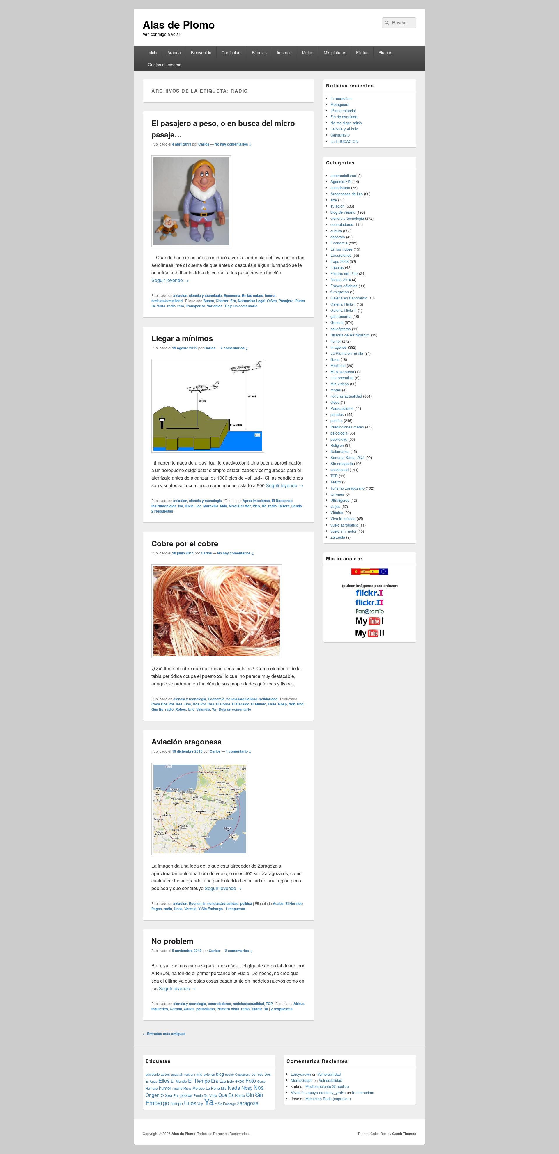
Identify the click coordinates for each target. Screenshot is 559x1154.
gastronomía (340, 316)
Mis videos (339, 384)
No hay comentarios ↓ (233, 144)
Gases (189, 1008)
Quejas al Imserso (164, 65)
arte (333, 200)
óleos (334, 402)
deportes (337, 237)
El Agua (151, 1081)
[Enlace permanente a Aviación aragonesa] (199, 858)
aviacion (180, 295)
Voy (200, 1103)
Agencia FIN (340, 181)
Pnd (300, 704)
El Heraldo (240, 704)
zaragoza (248, 1103)
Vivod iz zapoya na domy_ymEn (318, 1092)
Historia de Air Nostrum (350, 335)
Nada (234, 1087)
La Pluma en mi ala (346, 353)
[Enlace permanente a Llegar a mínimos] (207, 455)
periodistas (205, 1008)
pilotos (186, 1095)
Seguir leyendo (170, 280)
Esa (222, 1081)
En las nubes (252, 295)
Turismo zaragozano (347, 488)
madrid (177, 1088)
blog (220, 1074)
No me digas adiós (346, 122)
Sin (250, 1094)
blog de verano (342, 212)
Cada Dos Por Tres (167, 704)
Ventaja (190, 908)
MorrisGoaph (301, 1080)
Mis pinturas (335, 52)
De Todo (257, 1074)
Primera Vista (228, 1008)
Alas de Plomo (179, 24)
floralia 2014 (340, 279)
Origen (153, 1095)
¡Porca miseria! (343, 110)
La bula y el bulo (344, 129)
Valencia (203, 709)
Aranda (174, 52)
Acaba (278, 903)
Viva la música (342, 518)
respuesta (235, 908)
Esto (230, 1081)
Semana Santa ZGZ (347, 457)
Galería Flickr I (342, 304)
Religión (337, 445)
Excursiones (340, 255)
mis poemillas (342, 377)
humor (270, 295)
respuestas (162, 511)
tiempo (176, 1103)
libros (334, 359)
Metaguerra (339, 104)
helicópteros (340, 329)
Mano (187, 1088)
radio (171, 306)
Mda (223, 505)
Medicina (338, 365)
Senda (296, 505)
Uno (191, 709)
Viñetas (336, 512)
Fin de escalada (343, 116)
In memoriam (341, 98)
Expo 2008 (339, 261)
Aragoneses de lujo (346, 193)
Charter (222, 300)
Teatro (335, 482)
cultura (336, 230)
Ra (264, 505)
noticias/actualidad (167, 300)
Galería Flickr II (343, 310)
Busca (208, 300)
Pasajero (286, 300)
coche (229, 1074)
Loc (198, 505)
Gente (261, 1081)
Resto (240, 1095)
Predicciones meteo (347, 427)
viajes (335, 506)
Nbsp (282, 704)
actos (165, 1074)
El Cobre (223, 704)
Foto (250, 1080)
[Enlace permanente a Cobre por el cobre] (216, 660)
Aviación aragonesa (186, 741)
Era (233, 300)
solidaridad (268, 698)
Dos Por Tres (203, 704)
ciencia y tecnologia (205, 295)
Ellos (164, 1080)
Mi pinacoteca (342, 371)
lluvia (189, 505)
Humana (152, 1088)
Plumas (385, 52)
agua (174, 1074)
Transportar (195, 306)
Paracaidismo (341, 408)
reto (180, 306)
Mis (224, 1088)
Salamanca (339, 451)
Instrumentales (163, 505)
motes (335, 390)
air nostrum (187, 1074)
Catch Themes (404, 1133)
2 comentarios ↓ (234, 347)
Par (176, 1095)
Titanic (256, 1008)
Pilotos (362, 52)
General (337, 322)
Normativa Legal (251, 300)
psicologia (338, 433)
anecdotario (340, 187)
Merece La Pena (206, 1088)
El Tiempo (199, 1080)
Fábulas (259, 52)
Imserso (284, 52)
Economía (232, 295)
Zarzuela (337, 537)
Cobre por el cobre (184, 543)
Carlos (203, 144)
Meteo (308, 52)
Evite (272, 704)
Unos (178, 908)
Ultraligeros (339, 500)
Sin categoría (341, 463)
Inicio (152, 52)
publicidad (338, 439)
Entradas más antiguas (164, 1033)
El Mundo (258, 704)
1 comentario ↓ (238, 751)
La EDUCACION (344, 141)
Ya (214, 709)
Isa (180, 505)
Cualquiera (242, 1074)
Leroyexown (301, 1074)
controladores (219, 1003)
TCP (269, 1003)
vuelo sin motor (343, 531)
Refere (284, 505)
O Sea (272, 300)
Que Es (157, 709)
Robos (180, 709)
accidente (153, 1074)
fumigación (339, 292)
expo (239, 1081)
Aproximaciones (256, 500)
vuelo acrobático (344, 525)
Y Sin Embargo (210, 908)
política (246, 903)
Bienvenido (201, 52)
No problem (172, 940)
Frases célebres (344, 285)
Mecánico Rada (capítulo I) (328, 1098)
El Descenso (282, 500)
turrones (337, 494)
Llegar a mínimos (182, 338)
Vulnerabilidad (329, 1074)
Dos (187, 704)
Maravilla (210, 505)
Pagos (156, 908)
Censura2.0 (340, 135)
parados (337, 414)
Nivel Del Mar (240, 505)
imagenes (338, 347)
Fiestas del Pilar (344, 273)
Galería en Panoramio (348, 298)
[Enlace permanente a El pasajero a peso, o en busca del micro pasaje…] (191, 250)
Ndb (292, 704)
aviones (209, 1074)
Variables (214, 306)
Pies (256, 505)
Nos (259, 1087)
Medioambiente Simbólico (327, 1086)
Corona (176, 1008)
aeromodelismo (343, 175)
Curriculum (232, 52)
